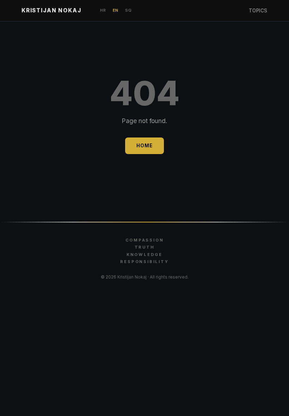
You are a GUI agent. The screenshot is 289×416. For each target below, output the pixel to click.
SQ (128, 10)
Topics (258, 10)
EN (115, 10)
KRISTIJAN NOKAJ (51, 10)
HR (103, 10)
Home (144, 145)
